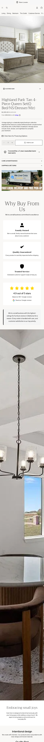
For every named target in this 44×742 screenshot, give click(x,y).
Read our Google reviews (23, 300)
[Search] (7, 7)
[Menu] (2, 7)
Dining (9, 13)
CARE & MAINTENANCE (9, 161)
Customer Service (34, 13)
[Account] (37, 7)
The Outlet (23, 13)
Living (3, 13)
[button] (22, 89)
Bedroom (15, 13)
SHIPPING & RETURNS (9, 165)
